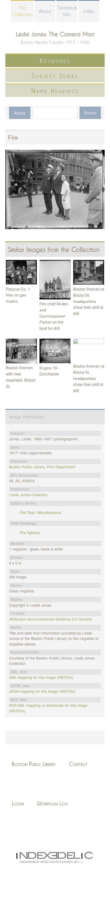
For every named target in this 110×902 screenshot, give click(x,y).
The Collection (22, 11)
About (45, 11)
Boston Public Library (34, 764)
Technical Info (67, 11)
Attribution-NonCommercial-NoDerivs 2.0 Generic (50, 619)
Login (18, 803)
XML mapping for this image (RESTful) (41, 677)
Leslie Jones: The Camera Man (55, 34)
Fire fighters (30, 532)
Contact (78, 764)
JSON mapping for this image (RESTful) (42, 691)
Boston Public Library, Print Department (42, 466)
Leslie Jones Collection (28, 494)
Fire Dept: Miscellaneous (40, 512)
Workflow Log (52, 803)
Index (89, 11)
